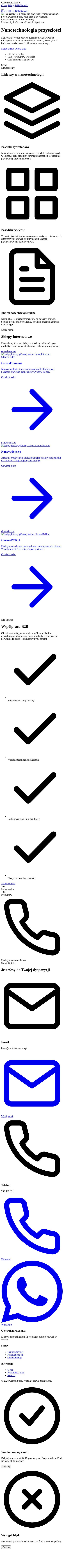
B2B (17, 5)
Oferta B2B (20, 48)
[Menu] (2, 9)
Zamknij (6, 1466)
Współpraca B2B (15, 1372)
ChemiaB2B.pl (14, 1357)
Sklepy (11, 5)
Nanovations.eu (15, 1354)
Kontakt (24, 5)
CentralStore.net (15, 1352)
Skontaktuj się (8, 883)
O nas (4, 5)
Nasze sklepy (7, 48)
